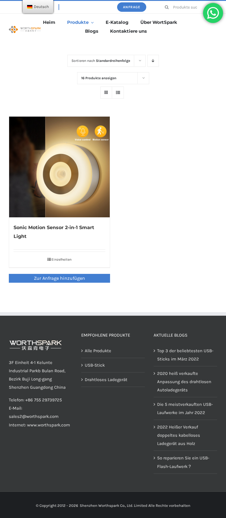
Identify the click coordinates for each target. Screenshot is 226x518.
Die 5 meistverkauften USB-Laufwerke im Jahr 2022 (185, 408)
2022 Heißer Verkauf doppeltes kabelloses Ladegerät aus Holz (178, 435)
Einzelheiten (61, 259)
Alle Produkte (98, 350)
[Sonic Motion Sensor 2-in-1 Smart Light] (59, 167)
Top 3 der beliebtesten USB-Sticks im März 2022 (185, 355)
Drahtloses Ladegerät (106, 379)
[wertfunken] (25, 28)
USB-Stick (95, 365)
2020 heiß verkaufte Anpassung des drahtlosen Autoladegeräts (184, 382)
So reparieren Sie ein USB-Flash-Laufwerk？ (183, 462)
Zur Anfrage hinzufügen (59, 278)
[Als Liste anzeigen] (118, 92)
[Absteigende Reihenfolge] (153, 61)
